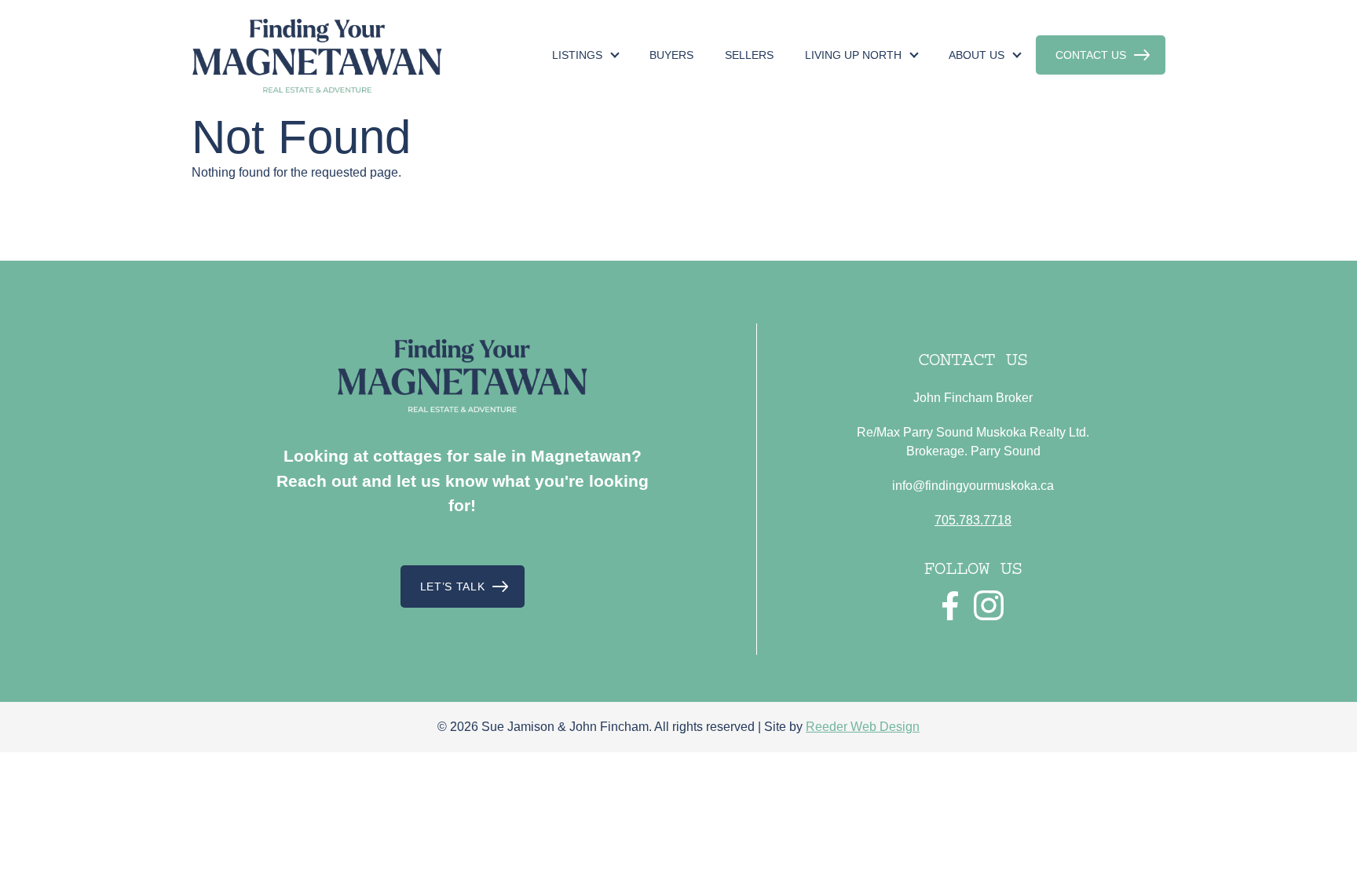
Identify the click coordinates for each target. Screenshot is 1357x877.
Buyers (671, 55)
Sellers (749, 55)
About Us (976, 55)
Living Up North (853, 55)
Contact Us (1090, 55)
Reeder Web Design (863, 726)
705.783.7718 (973, 520)
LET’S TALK (452, 586)
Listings (577, 55)
